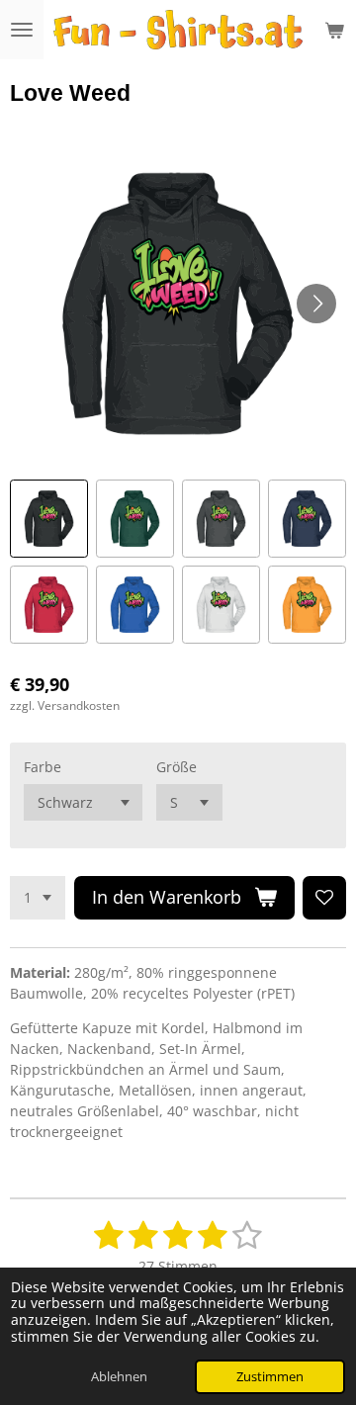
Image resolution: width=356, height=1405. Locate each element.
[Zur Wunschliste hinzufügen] (324, 898)
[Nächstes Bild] (316, 303)
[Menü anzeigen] (22, 29)
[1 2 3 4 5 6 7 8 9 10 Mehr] (37, 898)
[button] (49, 519)
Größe (176, 766)
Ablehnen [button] (119, 1376)
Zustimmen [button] (270, 1376)
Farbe (42, 766)
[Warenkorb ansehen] (334, 29)
